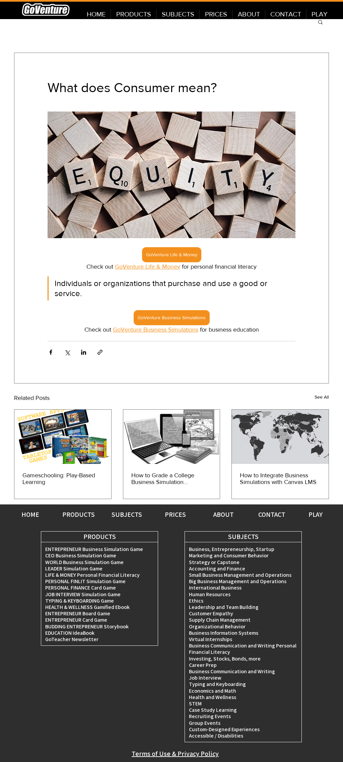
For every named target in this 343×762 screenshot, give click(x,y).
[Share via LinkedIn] (83, 352)
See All (322, 397)
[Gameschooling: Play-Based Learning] (62, 437)
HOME (30, 514)
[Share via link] (100, 352)
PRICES (175, 514)
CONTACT (271, 514)
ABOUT (223, 514)
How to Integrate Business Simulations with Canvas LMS (278, 478)
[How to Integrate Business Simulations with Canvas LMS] (280, 437)
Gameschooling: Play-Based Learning (58, 478)
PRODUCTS (78, 514)
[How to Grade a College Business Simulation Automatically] (171, 437)
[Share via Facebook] (51, 352)
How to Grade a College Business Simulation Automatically (162, 478)
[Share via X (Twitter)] (67, 352)
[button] (320, 21)
